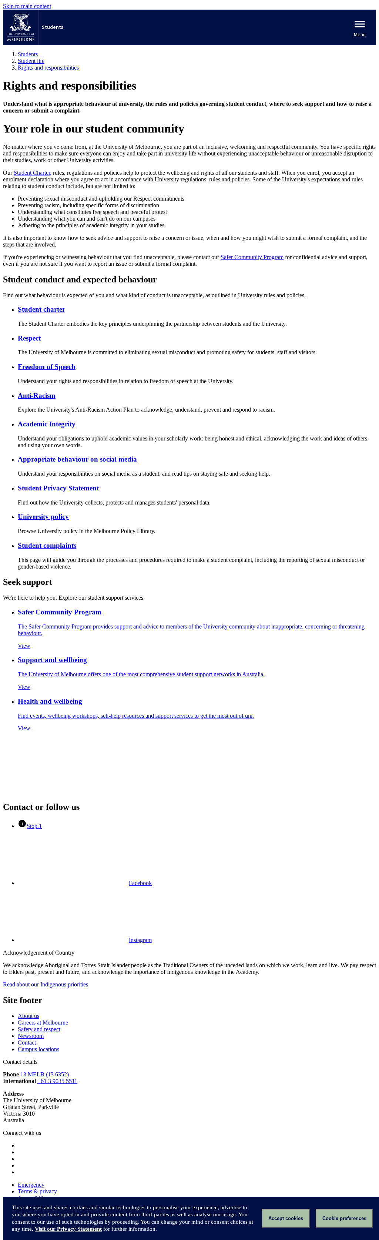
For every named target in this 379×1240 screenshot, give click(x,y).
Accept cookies (285, 1218)
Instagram (140, 940)
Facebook (140, 883)
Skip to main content (27, 6)
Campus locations (38, 1049)
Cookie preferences (344, 1218)
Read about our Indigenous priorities (45, 984)
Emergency (31, 1185)
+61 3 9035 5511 (57, 1081)
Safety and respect (39, 1029)
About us (28, 1016)
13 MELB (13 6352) (44, 1074)
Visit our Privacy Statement (68, 1229)
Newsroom (31, 1036)
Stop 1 (34, 826)
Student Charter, (32, 173)
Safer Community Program (252, 257)
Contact (27, 1042)
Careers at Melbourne (43, 1022)
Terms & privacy (37, 1191)
